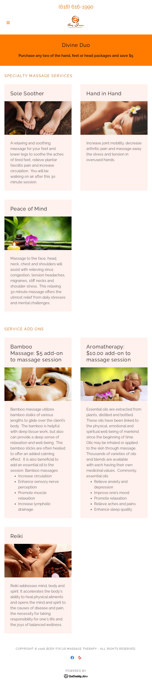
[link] (76, 22)
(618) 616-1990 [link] (76, 7)
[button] (15, 22)
